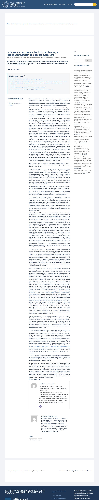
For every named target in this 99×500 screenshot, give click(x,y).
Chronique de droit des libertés (52, 57)
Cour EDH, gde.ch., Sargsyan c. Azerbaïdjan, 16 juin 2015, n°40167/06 (28, 87)
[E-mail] (40, 406)
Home (8, 23)
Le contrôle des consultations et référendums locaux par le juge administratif (82, 172)
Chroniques (64, 57)
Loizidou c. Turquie (43, 291)
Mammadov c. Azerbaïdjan (46, 300)
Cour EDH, (58, 344)
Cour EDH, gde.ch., (34, 291)
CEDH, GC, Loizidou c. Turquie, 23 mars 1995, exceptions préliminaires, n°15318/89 (31, 89)
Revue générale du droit (25, 23)
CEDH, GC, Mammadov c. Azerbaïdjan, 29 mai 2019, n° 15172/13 (26, 79)
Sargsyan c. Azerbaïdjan (61, 292)
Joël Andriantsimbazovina (15, 57)
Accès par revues (15, 23)
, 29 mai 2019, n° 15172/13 (60, 300)
